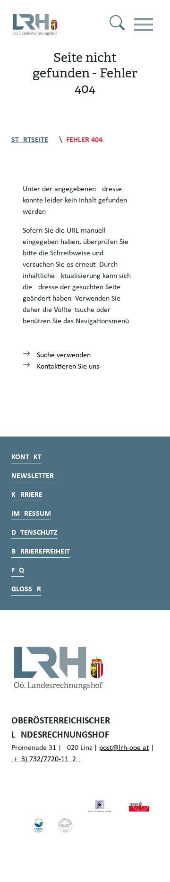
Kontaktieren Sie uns (67, 366)
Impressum (31, 514)
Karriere (26, 495)
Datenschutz (34, 533)
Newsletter (32, 476)
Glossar (26, 589)
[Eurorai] (99, 806)
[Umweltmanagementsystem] (38, 825)
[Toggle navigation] (143, 24)
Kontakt (26, 457)
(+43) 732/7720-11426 (45, 759)
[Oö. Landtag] (139, 806)
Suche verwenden (63, 355)
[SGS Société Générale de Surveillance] (65, 825)
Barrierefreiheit (40, 551)
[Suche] (117, 24)
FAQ (17, 570)
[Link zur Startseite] (35, 24)
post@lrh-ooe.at (124, 748)
